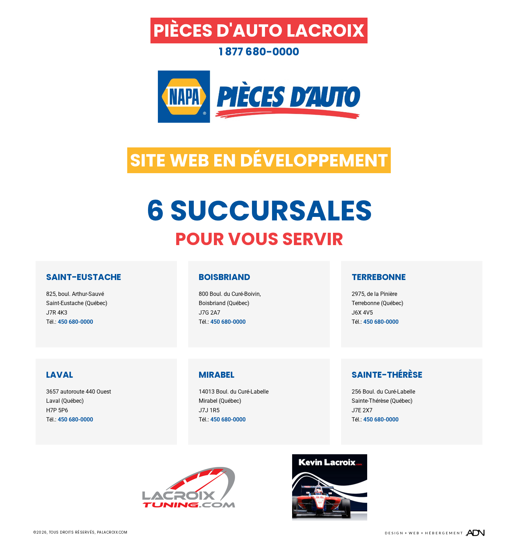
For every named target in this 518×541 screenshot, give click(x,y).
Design (394, 533)
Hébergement (444, 533)
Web (414, 533)
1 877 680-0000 (259, 51)
